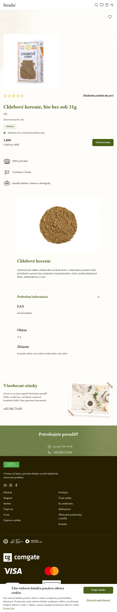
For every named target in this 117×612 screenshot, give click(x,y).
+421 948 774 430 (12, 408)
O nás (6, 515)
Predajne (63, 492)
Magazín (7, 498)
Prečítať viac (9, 608)
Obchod (7, 492)
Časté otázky (64, 498)
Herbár (7, 504)
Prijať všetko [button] (98, 590)
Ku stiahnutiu (65, 504)
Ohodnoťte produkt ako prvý (98, 95)
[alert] (58, 598)
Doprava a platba (12, 520)
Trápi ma (8, 509)
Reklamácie (64, 509)
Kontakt (62, 524)
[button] (98, 600)
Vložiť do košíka (102, 142)
